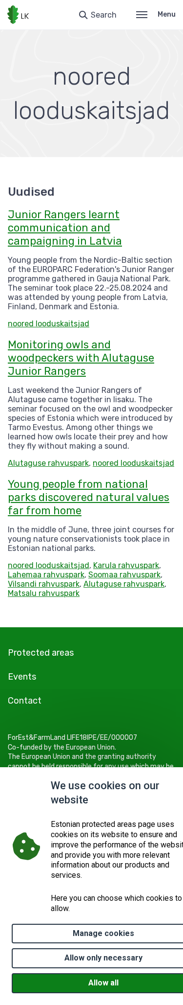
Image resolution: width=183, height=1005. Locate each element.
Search (104, 15)
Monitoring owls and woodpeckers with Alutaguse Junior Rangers (81, 358)
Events (22, 676)
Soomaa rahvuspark (124, 574)
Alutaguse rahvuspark (48, 463)
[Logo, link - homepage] (18, 14)
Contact (24, 700)
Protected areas (41, 652)
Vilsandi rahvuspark (44, 584)
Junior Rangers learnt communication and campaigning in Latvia (65, 228)
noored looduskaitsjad (48, 323)
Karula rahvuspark (126, 565)
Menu (167, 14)
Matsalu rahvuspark (44, 593)
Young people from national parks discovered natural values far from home (88, 497)
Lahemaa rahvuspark (46, 574)
